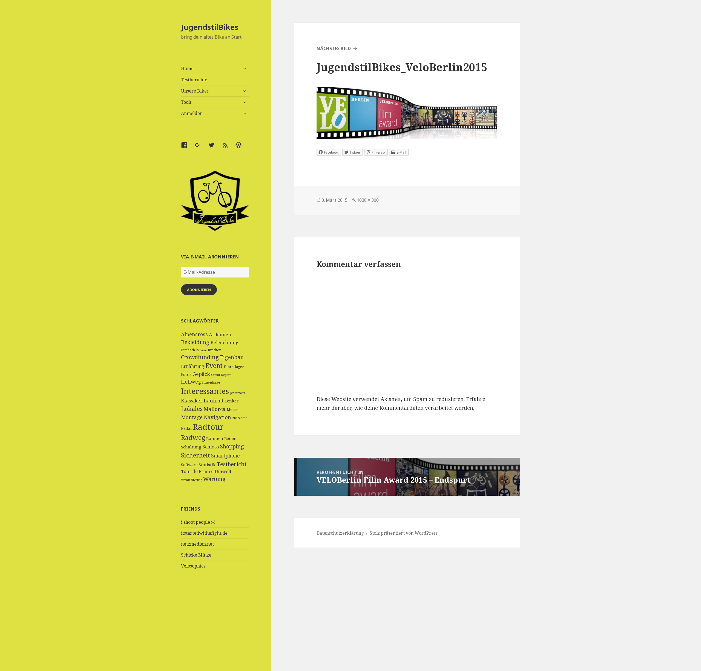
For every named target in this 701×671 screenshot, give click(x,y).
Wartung (214, 479)
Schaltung (191, 447)
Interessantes (205, 391)
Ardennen (220, 334)
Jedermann (237, 393)
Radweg (193, 437)
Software (189, 464)
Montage (192, 417)
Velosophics (193, 566)
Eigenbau (232, 357)
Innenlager (211, 382)
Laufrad (213, 400)
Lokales (192, 409)
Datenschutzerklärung (340, 533)
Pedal (186, 428)
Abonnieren (199, 289)
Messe (233, 409)
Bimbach (188, 350)
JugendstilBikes (209, 27)
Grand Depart (221, 375)
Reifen (230, 438)
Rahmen (214, 438)
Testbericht (231, 464)
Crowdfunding (200, 357)
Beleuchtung (225, 342)
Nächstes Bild (334, 48)
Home (187, 68)
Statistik (207, 464)
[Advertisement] (215, 630)
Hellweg (191, 381)
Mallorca (215, 408)
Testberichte (194, 80)
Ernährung (192, 366)
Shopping (232, 446)
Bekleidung (195, 342)
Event (214, 365)
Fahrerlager (234, 366)
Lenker (232, 401)
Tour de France (197, 471)
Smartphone (225, 455)
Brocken (214, 350)
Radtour (208, 426)
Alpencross (194, 334)
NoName (240, 417)
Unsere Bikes (195, 91)
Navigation (217, 417)
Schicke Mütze (196, 555)
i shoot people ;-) (198, 522)
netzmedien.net (197, 544)
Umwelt (223, 471)
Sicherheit (195, 455)
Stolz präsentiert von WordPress (404, 533)
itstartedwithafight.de (204, 533)
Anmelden (192, 113)
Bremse (201, 350)
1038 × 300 (368, 200)
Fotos (186, 374)
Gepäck (201, 374)
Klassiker (192, 400)
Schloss (210, 447)
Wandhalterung (191, 480)
